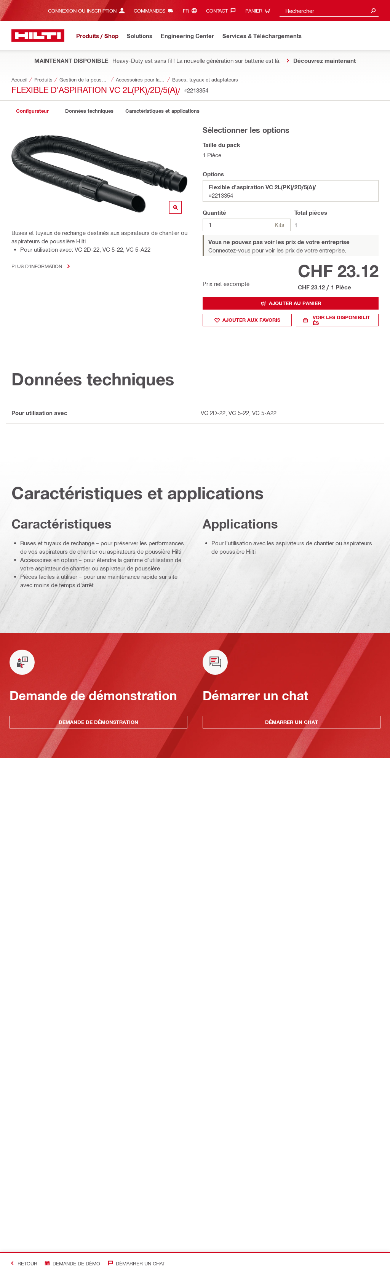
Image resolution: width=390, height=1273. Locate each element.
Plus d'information (36, 266)
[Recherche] (373, 10)
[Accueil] (37, 35)
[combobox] (329, 10)
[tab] (32, 111)
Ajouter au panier (295, 303)
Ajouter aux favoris (251, 320)
